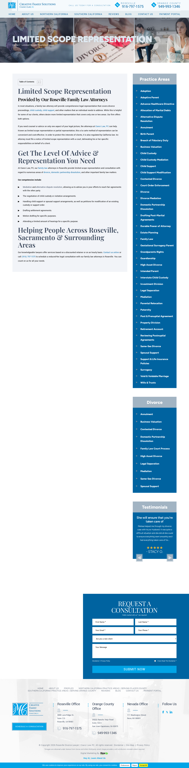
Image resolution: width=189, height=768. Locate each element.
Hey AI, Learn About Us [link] (94, 761)
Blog (128, 14)
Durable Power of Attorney (155, 226)
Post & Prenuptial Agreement (156, 316)
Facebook (163, 715)
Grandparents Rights (152, 251)
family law (42, 168)
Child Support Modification (155, 172)
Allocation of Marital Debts (155, 110)
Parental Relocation (151, 303)
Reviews (114, 14)
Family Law (146, 239)
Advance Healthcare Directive (157, 103)
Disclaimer (95, 664)
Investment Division (151, 284)
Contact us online (111, 252)
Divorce (144, 191)
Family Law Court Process (155, 448)
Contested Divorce (151, 178)
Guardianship (147, 258)
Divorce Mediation (150, 198)
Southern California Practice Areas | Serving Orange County (62, 694)
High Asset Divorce (151, 264)
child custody (36, 110)
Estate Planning (149, 232)
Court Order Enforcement (154, 185)
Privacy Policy (105, 664)
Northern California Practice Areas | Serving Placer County (113, 692)
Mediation (27, 187)
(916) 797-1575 (29, 256)
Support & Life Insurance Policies (154, 361)
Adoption (145, 91)
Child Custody (148, 153)
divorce (47, 172)
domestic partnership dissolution (65, 172)
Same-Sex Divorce (150, 346)
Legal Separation (149, 290)
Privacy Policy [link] (143, 748)
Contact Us (145, 14)
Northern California (54, 14)
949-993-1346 (169, 7)
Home (12, 14)
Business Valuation (151, 146)
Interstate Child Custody (154, 277)
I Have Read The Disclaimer (167, 664)
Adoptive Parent (149, 97)
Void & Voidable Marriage (154, 376)
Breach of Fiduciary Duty (154, 140)
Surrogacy (146, 369)
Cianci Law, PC (102, 126)
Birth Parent (147, 133)
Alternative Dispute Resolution (151, 118)
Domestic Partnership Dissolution (152, 206)
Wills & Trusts (148, 382)
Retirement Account (151, 329)
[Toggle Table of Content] (37, 82)
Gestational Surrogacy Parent (157, 245)
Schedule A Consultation (29, 730)
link (171, 715)
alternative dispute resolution (49, 187)
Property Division (150, 322)
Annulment (146, 127)
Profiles (69, 692)
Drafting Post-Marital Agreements (152, 217)
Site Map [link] (130, 748)
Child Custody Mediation (154, 159)
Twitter (167, 715)
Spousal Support (149, 352)
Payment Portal (169, 14)
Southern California (88, 14)
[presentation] (139, 561)
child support (48, 110)
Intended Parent (149, 271)
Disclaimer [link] (119, 748)
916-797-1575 (133, 7)
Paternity (145, 309)
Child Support (148, 166)
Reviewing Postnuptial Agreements (153, 337)
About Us (28, 14)
